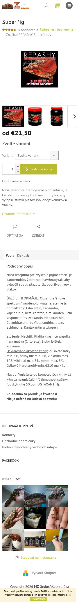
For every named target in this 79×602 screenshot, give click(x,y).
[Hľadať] (46, 5)
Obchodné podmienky (18, 441)
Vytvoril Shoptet (44, 572)
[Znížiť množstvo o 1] (18, 171)
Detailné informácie (16, 213)
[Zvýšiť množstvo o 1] (18, 166)
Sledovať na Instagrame (38, 557)
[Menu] (69, 5)
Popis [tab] (10, 255)
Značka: (28, 34)
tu (70, 594)
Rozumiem (38, 598)
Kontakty (8, 435)
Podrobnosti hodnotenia (56, 30)
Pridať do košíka (41, 169)
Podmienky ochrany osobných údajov (29, 447)
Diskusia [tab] (23, 255)
